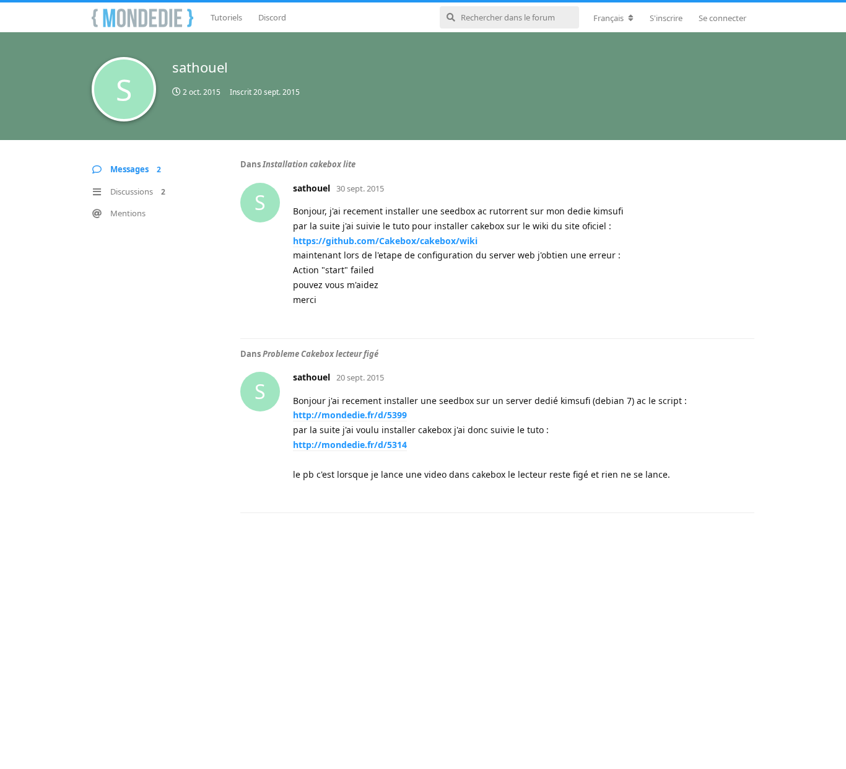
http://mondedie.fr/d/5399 (350, 415)
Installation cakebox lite (309, 164)
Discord (272, 17)
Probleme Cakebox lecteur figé (320, 353)
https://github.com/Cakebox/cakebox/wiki (385, 241)
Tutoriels (226, 17)
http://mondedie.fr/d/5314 (350, 444)
